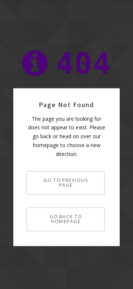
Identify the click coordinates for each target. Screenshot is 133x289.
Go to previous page (65, 182)
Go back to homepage (66, 219)
